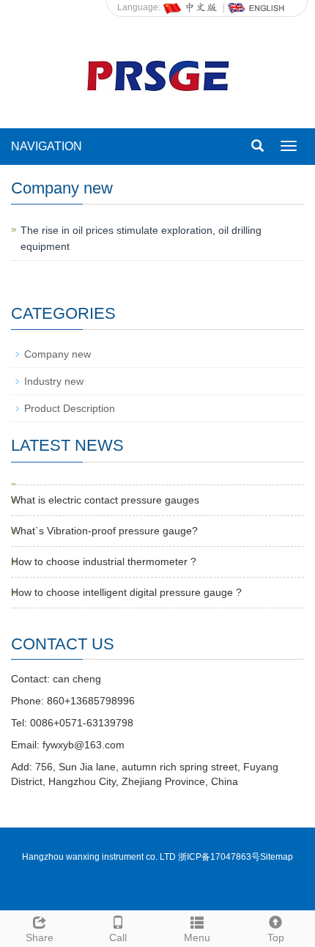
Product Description (69, 408)
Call (118, 937)
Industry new (54, 381)
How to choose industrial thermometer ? (103, 561)
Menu (197, 937)
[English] (256, 7)
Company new (57, 354)
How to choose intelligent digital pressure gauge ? (126, 592)
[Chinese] (191, 7)
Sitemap (276, 857)
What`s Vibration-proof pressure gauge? (104, 531)
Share (39, 937)
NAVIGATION (46, 146)
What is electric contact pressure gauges (105, 500)
